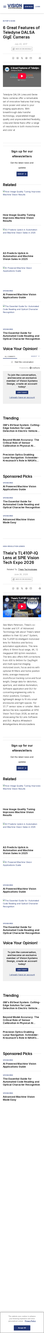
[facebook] (13, 58)
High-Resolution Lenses (14, 546)
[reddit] (26, 58)
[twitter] (22, 58)
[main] (22, 1322)
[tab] (10, 356)
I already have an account (22, 397)
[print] (40, 58)
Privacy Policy (30, 1321)
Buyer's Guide (9, 21)
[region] (22, 362)
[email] (31, 58)
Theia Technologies (27, 569)
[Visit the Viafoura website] (34, 368)
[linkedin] (17, 58)
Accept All (22, 1328)
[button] (5, 7)
